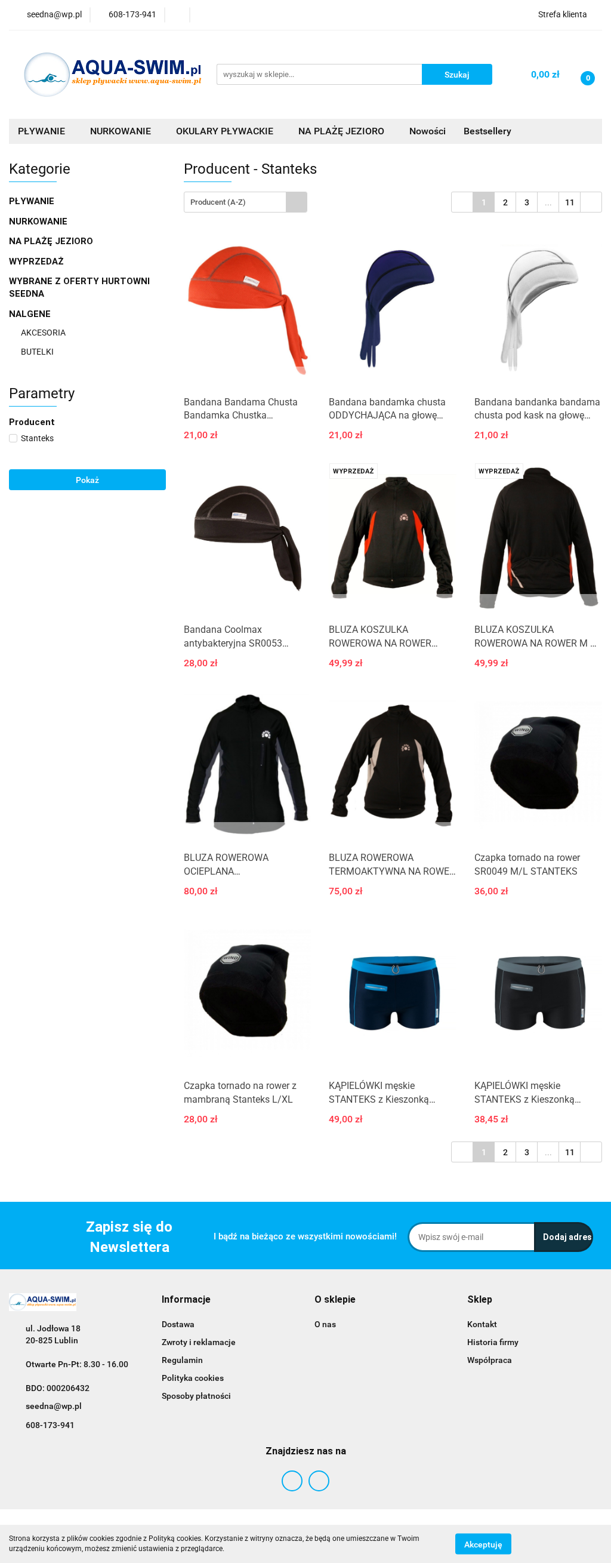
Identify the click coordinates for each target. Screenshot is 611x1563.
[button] (186, 1300)
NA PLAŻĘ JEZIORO (52, 241)
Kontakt (482, 1324)
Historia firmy (493, 1342)
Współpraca (489, 1360)
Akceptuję (483, 1544)
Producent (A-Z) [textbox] (218, 202)
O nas (325, 1324)
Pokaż (87, 480)
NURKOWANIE (39, 221)
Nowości (427, 131)
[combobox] (245, 202)
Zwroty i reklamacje (199, 1342)
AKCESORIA (43, 332)
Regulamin (182, 1360)
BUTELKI (38, 351)
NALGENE (31, 314)
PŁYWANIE (33, 201)
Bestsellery (487, 131)
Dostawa (178, 1324)
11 (570, 202)
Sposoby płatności (196, 1396)
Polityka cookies (193, 1378)
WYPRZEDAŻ (36, 261)
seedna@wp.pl (54, 1406)
